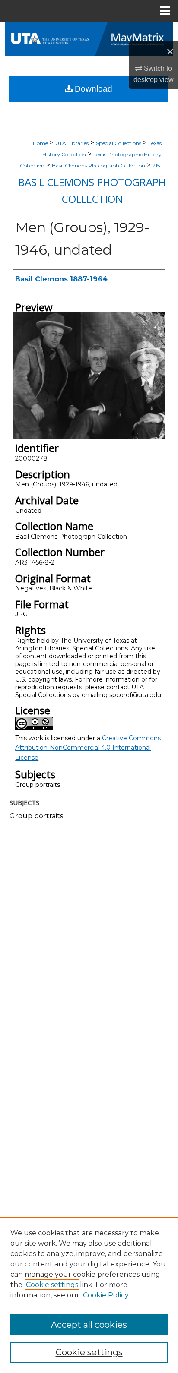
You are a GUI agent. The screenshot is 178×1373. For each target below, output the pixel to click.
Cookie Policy (106, 1295)
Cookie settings (52, 1285)
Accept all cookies (89, 1324)
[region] (89, 1295)
